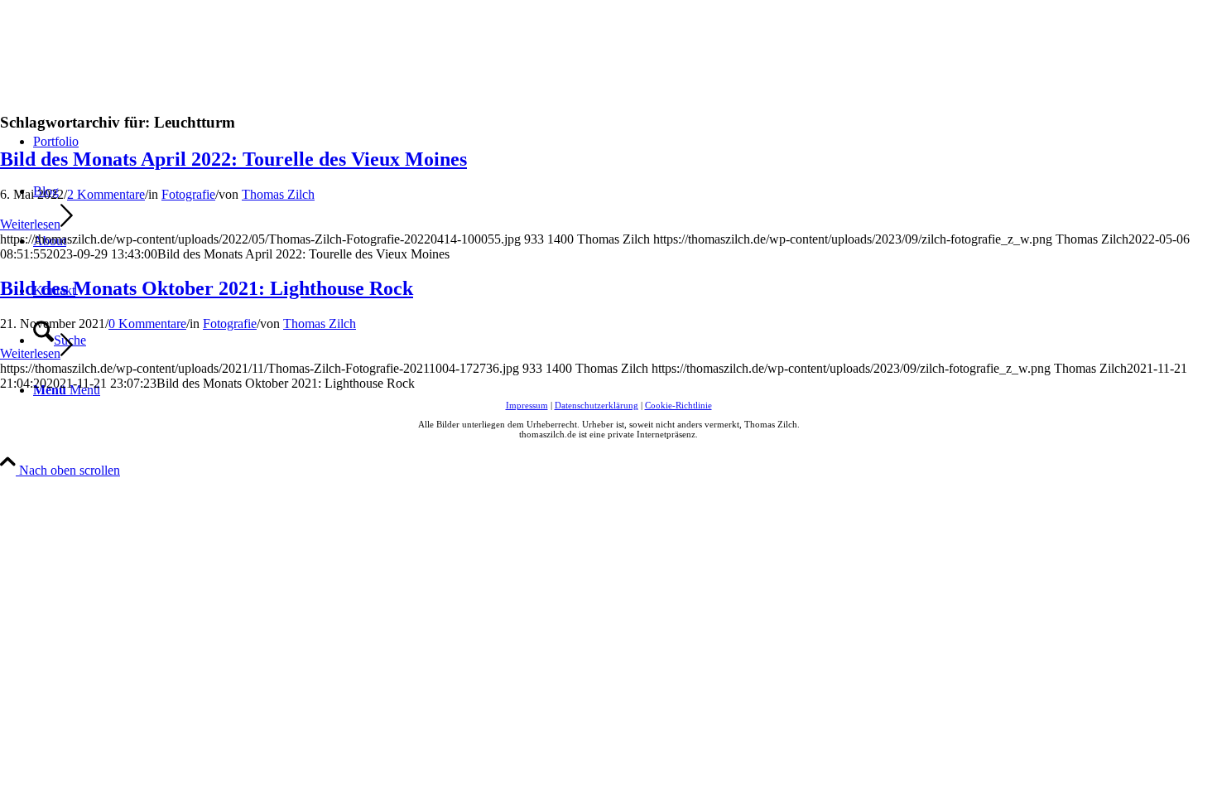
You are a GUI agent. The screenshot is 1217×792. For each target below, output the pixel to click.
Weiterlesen (30, 224)
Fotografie (188, 194)
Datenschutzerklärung (596, 405)
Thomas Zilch (278, 194)
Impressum (527, 405)
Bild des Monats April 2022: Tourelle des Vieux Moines (233, 159)
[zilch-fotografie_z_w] (124, 78)
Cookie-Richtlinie (678, 405)
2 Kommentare (106, 194)
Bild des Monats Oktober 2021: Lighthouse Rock (206, 288)
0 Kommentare (147, 323)
